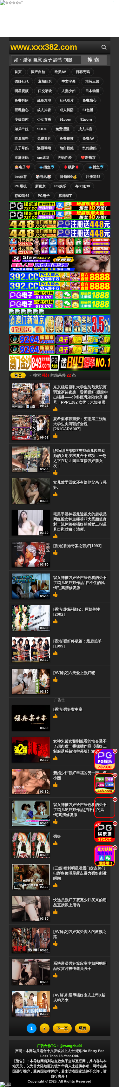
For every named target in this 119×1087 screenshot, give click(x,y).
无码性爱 (65, 157)
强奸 (57, 836)
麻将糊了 (65, 196)
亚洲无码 (22, 157)
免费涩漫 (62, 129)
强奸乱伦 (22, 81)
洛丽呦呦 (44, 148)
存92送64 (22, 196)
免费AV (88, 138)
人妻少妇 (69, 91)
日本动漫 (92, 91)
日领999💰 (68, 176)
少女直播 (44, 119)
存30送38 (82, 186)
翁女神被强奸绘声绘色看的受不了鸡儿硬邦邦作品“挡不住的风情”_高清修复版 (80, 582)
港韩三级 (92, 81)
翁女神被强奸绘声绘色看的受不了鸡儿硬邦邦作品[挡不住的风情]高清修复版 (80, 809)
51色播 (88, 110)
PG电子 (44, 196)
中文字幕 (69, 81)
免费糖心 (89, 100)
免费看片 (44, 138)
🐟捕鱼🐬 (47, 167)
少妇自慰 (22, 119)
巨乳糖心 (22, 110)
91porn (65, 119)
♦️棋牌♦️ (71, 167)
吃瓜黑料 (22, 138)
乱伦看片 (67, 100)
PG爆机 (21, 186)
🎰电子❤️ (22, 167)
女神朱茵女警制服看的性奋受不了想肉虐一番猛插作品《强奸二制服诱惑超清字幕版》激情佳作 (80, 746)
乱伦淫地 (44, 100)
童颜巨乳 (45, 81)
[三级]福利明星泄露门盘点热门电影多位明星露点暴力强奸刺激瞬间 (80, 873)
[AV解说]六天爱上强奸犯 (74, 673)
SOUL (42, 129)
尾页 (82, 1028)
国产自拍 (38, 72)
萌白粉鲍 (67, 148)
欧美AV (60, 72)
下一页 (62, 1028)
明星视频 (22, 91)
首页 (18, 72)
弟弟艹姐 (22, 129)
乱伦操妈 (89, 148)
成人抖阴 (67, 110)
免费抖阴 (22, 100)
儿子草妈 (22, 148)
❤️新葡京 (88, 157)
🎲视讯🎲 (43, 176)
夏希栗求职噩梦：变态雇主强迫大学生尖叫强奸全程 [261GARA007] (80, 424)
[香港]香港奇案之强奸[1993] (77, 546)
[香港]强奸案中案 (68, 709)
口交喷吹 (45, 91)
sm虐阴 (43, 157)
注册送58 (93, 176)
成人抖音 (44, 110)
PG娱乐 (60, 186)
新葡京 (40, 186)
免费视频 (67, 138)
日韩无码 (83, 72)
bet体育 (21, 176)
